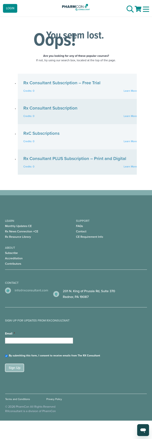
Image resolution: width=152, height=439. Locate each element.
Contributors (13, 264)
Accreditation (14, 258)
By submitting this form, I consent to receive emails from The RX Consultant (54, 355)
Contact (81, 231)
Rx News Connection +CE (21, 231)
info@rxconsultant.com (31, 290)
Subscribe (11, 253)
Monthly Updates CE (18, 226)
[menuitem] (22, 226)
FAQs (79, 226)
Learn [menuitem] (21, 229)
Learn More (130, 90)
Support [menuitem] (89, 229)
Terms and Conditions (17, 399)
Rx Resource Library (18, 237)
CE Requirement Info (89, 237)
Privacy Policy (54, 399)
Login (10, 8)
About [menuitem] (14, 256)
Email (10, 333)
